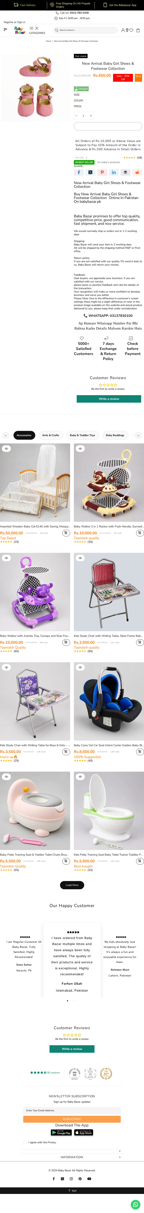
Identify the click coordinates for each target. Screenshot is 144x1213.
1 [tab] (67, 1000)
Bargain (83, 89)
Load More (72, 885)
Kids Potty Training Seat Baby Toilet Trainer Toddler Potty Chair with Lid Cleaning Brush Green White (109, 855)
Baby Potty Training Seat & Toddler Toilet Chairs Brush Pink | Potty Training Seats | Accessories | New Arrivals (35, 855)
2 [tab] (70, 1000)
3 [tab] (73, 1000)
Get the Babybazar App (122, 5)
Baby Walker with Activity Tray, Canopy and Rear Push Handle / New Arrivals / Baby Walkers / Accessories (35, 636)
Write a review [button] (109, 399)
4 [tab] (76, 1000)
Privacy (52, 1142)
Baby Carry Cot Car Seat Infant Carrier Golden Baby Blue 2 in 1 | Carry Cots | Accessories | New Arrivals (109, 745)
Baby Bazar (20, 30)
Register (8, 22)
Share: (78, 166)
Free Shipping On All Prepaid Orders (73, 5)
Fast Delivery (27, 5)
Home (48, 41)
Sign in (21, 22)
